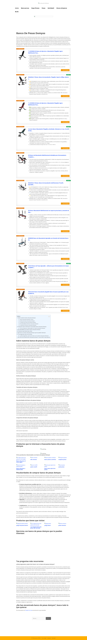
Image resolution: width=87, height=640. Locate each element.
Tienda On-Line (28, 610)
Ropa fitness (35, 8)
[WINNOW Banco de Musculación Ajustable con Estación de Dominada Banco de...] (22, 242)
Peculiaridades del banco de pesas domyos (29, 323)
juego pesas (47, 525)
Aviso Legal (44, 638)
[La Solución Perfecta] (43, 3)
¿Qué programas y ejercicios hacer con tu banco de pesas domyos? (34, 335)
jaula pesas (61, 467)
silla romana (33, 459)
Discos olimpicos (61, 8)
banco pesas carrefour (50, 459)
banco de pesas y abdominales (20, 469)
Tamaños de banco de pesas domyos (28, 322)
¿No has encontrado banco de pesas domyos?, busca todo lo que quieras (34, 337)
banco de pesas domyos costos (26, 319)
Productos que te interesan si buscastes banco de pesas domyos (32, 326)
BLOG (16, 11)
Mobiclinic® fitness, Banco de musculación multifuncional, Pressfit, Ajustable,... (46, 183)
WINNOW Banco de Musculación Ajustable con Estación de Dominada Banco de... (48, 239)
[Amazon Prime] (67, 146)
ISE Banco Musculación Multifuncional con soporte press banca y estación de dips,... (48, 211)
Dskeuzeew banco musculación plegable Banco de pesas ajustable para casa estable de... (48, 292)
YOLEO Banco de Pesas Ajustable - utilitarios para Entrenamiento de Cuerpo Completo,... (48, 266)
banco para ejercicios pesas (49, 469)
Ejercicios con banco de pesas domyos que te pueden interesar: (32, 332)
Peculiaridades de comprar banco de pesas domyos (29, 329)
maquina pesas (62, 459)
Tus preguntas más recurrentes (25, 334)
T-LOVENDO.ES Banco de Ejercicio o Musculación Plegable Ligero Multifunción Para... (45, 52)
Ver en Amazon (66, 70)
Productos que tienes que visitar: (25, 331)
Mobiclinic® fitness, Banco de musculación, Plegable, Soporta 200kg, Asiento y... (48, 78)
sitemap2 (54, 638)
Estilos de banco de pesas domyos (27, 320)
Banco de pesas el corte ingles (21, 461)
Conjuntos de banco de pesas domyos (28, 325)
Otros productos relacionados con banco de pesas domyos (32, 328)
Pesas (43, 8)
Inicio (17, 8)
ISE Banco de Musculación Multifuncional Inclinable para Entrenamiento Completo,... (47, 156)
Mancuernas (25, 8)
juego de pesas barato (22, 525)
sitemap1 (49, 638)
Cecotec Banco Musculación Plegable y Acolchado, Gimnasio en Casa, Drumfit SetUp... (48, 129)
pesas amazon (62, 525)
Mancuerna (35, 638)
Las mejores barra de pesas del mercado (35, 527)
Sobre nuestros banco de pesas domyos (27, 317)
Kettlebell (51, 8)
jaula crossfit (33, 467)
